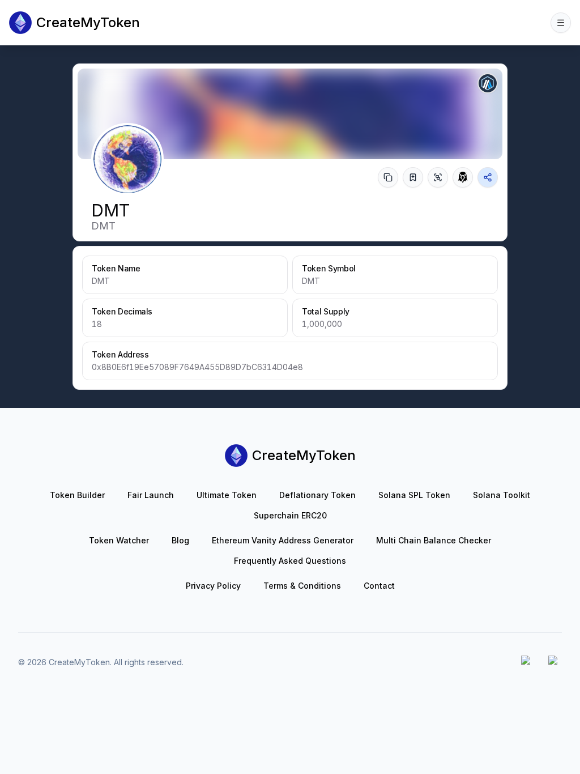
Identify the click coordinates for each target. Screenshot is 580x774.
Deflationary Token (317, 495)
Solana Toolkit (501, 495)
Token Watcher (119, 540)
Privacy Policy (213, 585)
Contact (379, 585)
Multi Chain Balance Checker (433, 540)
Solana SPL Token (414, 495)
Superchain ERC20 (290, 515)
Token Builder (77, 495)
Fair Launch (150, 495)
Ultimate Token (227, 495)
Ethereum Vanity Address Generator (282, 540)
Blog (180, 540)
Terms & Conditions (302, 585)
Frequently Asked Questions (290, 560)
